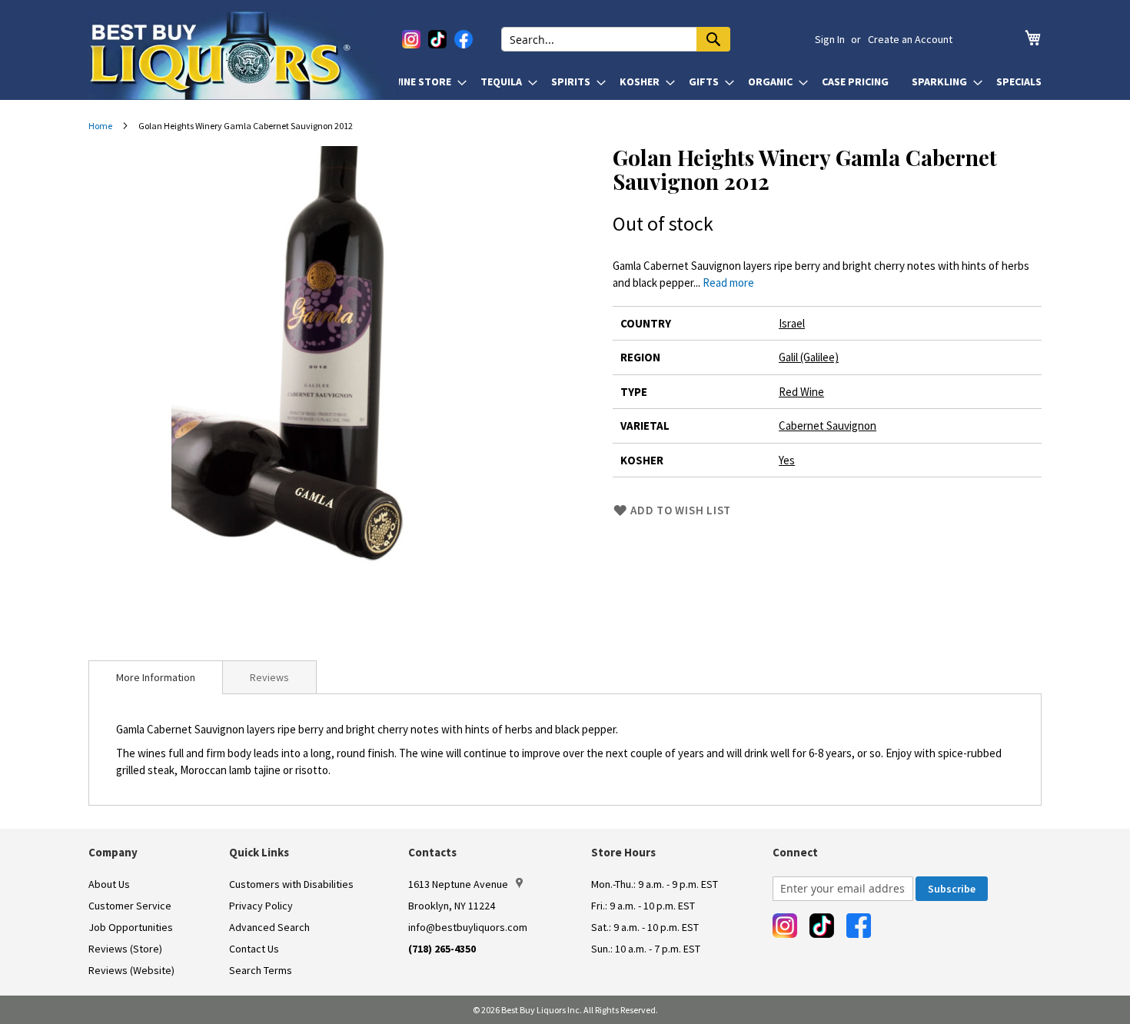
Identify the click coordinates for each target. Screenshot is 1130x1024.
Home (100, 125)
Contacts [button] (432, 852)
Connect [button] (795, 852)
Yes (787, 460)
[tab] (155, 677)
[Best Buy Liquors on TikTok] (437, 39)
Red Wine (801, 391)
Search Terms (260, 970)
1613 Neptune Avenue (458, 884)
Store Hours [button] (623, 852)
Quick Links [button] (259, 852)
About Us (109, 884)
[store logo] (243, 55)
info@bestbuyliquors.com (467, 927)
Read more (728, 282)
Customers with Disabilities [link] (291, 884)
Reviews (269, 677)
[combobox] (615, 39)
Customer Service (129, 906)
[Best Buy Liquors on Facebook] (463, 39)
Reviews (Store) (125, 949)
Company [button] (113, 852)
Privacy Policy (261, 906)
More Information (155, 677)
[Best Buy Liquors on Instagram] (411, 39)
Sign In (830, 39)
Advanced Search (269, 927)
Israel (792, 323)
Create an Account (910, 39)
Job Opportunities (130, 927)
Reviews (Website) (131, 970)
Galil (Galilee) (809, 357)
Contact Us (254, 949)
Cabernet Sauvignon (827, 425)
